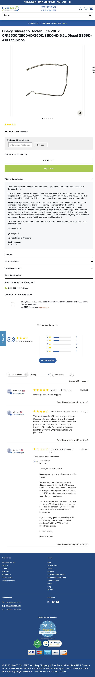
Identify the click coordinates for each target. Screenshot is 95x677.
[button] (3, 338)
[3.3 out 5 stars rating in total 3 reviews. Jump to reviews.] (11, 124)
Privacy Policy (7, 577)
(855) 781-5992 (48, 7)
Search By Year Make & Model (47, 23)
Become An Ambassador (57, 577)
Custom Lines (53, 565)
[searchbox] (15, 375)
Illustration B (56, 217)
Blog (49, 587)
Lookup (40, 145)
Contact (50, 590)
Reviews (51, 571)
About (50, 568)
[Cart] (86, 8)
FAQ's (50, 584)
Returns (5, 565)
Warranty (5, 571)
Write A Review (47, 360)
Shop (49, 562)
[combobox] (40, 375)
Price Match (6, 574)
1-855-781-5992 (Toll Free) (18, 288)
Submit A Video (53, 581)
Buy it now (49, 168)
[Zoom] (80, 112)
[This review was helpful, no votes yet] (81, 402)
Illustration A (52, 207)
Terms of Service (8, 581)
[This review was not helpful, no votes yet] (85, 402)
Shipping (8, 154)
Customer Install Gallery (56, 574)
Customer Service (8, 562)
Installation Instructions (21, 238)
